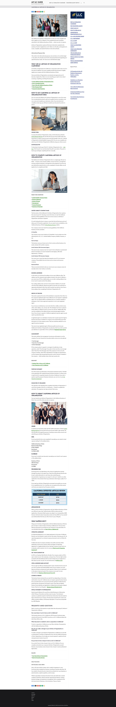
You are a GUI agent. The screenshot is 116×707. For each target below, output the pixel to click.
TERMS (32, 700)
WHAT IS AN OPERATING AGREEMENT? (76, 49)
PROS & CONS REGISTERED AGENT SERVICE (77, 61)
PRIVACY (32, 697)
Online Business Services (36, 136)
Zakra (62, 705)
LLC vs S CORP (74, 40)
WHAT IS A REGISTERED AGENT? (76, 45)
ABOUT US (33, 695)
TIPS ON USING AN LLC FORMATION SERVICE (76, 53)
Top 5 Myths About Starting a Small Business (77, 97)
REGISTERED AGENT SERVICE (72, 2)
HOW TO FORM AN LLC (76, 30)
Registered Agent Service (60, 329)
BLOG (32, 698)
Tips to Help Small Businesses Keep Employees (77, 87)
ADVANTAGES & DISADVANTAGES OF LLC (76, 33)
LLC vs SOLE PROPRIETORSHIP (77, 36)
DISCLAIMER (33, 694)
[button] (32, 11)
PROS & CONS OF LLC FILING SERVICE (77, 57)
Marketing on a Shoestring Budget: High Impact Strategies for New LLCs (77, 81)
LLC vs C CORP (74, 42)
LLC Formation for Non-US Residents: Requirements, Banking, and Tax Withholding (76, 74)
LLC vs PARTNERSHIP (75, 38)
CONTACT (33, 692)
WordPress (66, 705)
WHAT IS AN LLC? (74, 28)
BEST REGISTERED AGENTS (76, 26)
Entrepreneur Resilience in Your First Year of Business (77, 92)
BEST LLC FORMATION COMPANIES (57, 2)
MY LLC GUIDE (37, 2)
